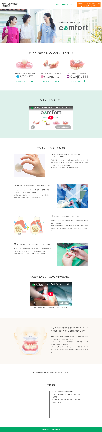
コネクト (64, 4)
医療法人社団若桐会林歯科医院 (9, 5)
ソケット (58, 4)
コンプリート (71, 4)
